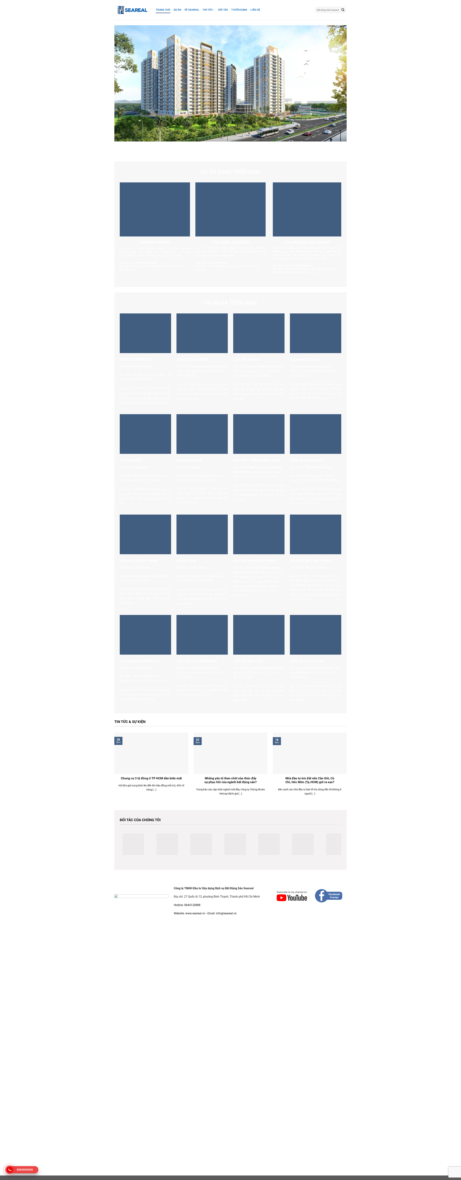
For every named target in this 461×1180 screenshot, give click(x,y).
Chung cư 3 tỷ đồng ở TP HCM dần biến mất (151, 778)
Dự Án (177, 9)
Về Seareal (191, 9)
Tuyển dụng (239, 9)
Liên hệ (255, 9)
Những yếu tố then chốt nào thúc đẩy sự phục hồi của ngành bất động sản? (230, 780)
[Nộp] (343, 10)
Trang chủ (163, 9)
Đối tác (223, 9)
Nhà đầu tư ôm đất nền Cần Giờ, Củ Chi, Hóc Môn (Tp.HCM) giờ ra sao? (309, 780)
